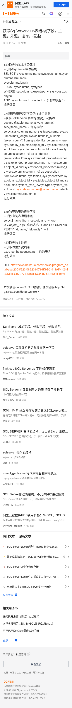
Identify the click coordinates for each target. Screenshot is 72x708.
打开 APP (61, 4)
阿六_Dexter (9, 337)
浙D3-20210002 (37, 698)
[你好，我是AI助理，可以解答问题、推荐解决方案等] (51, 13)
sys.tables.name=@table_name (37, 189)
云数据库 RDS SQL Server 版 (30, 299)
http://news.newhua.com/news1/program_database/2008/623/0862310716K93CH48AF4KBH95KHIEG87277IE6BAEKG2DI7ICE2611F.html (36, 269)
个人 (66, 21)
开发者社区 (15, 672)
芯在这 (6, 421)
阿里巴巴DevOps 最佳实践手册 (21, 630)
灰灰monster (9, 379)
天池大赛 (27, 672)
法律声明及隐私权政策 (15, 685)
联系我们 (36, 664)
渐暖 (5, 462)
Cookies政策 (34, 685)
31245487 (8, 504)
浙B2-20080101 (39, 694)
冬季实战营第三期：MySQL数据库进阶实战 (28, 623)
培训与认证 (38, 672)
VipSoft (6, 441)
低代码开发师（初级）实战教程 (21, 616)
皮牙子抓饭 (8, 400)
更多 (5, 640)
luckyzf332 (8, 358)
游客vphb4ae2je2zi (12, 525)
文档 (6, 672)
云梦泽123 (8, 483)
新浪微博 (21, 654)
